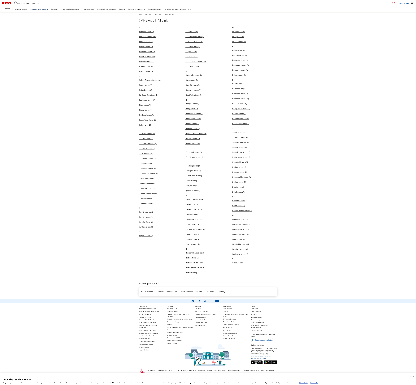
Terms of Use (314, 383)
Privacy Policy (303, 383)
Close (412, 376)
